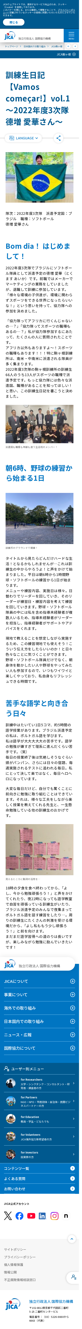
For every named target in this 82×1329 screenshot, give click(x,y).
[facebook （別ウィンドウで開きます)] (19, 1216)
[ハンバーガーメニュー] (71, 34)
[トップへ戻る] (72, 1239)
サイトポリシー (15, 1249)
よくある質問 (14, 1178)
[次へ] (75, 46)
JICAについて (16, 981)
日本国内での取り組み (24, 1021)
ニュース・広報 (18, 1035)
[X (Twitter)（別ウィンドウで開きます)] (8, 1216)
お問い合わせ (14, 1188)
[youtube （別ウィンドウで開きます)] (31, 1216)
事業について (16, 994)
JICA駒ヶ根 (64, 54)
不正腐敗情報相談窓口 (20, 1279)
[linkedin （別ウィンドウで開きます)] (43, 1216)
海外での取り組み (20, 1008)
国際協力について (20, 1048)
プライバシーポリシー (20, 1257)
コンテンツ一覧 (16, 1168)
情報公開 (10, 1272)
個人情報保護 (13, 1264)
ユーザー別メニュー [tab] (27, 1068)
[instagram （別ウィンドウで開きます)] (55, 1216)
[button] (23, 138)
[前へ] (68, 46)
